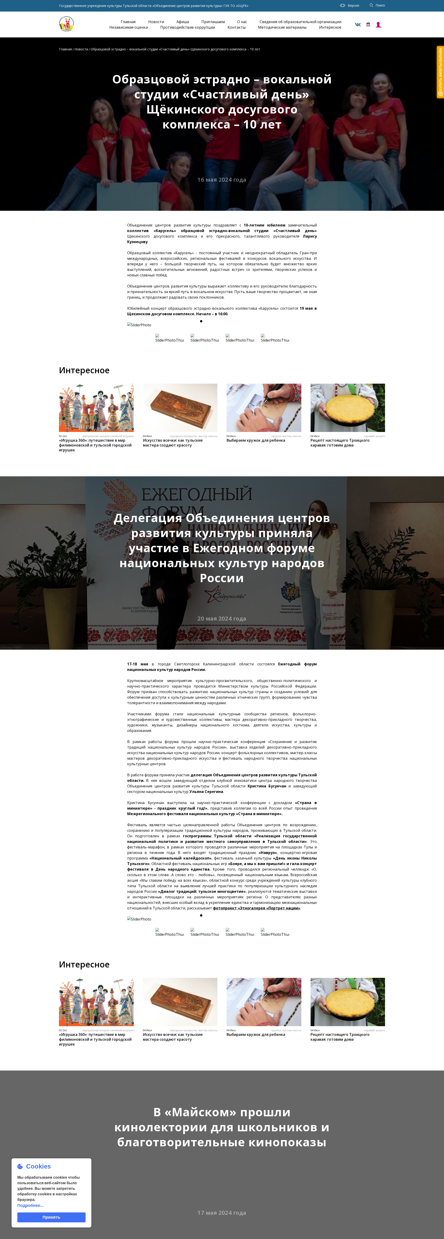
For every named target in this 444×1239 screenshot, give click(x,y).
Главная (128, 21)
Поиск (380, 5)
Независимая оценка (128, 27)
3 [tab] (218, 321)
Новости (156, 21)
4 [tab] (226, 321)
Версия (353, 5)
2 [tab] (209, 321)
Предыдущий (135, 324)
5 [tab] (234, 321)
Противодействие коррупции (187, 27)
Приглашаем (213, 21)
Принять (51, 1217)
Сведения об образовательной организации (300, 21)
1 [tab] (201, 321)
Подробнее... (30, 1205)
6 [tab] (243, 321)
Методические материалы (282, 27)
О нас (242, 21)
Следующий (308, 324)
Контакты (237, 27)
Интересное (330, 27)
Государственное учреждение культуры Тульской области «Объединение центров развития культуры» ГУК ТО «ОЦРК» (153, 6)
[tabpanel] (222, 325)
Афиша (182, 21)
